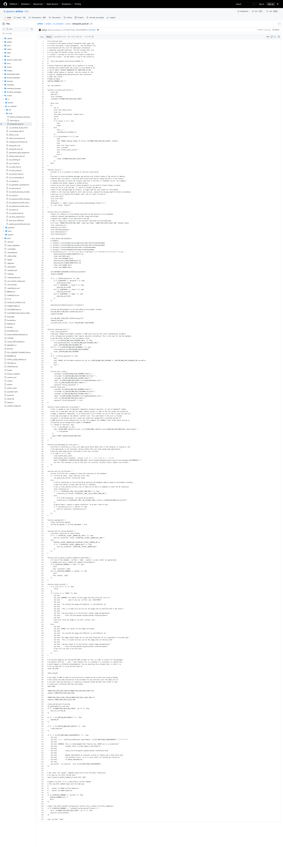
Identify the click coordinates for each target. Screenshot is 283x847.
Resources (38, 4)
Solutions (25, 4)
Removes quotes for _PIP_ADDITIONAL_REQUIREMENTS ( (68, 30)
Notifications (244, 11)
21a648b (259, 30)
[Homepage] (5, 4)
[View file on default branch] (3, 29)
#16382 (92, 30)
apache (10, 11)
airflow (19, 11)
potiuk (44, 30)
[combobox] (18, 33)
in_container (59, 24)
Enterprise (66, 4)
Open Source (52, 4)
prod (68, 24)
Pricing (78, 4)
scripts (48, 24)
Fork (258, 11)
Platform (13, 4)
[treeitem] (17, 124)
